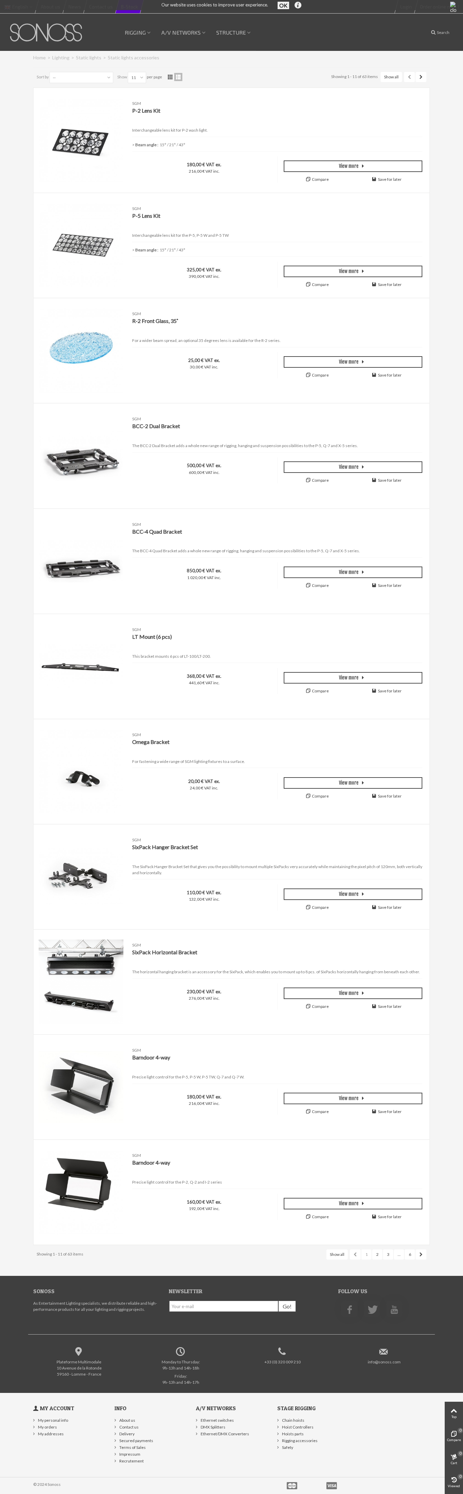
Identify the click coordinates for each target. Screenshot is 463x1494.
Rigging (135, 32)
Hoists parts (292, 1433)
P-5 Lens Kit (146, 215)
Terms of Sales (132, 1447)
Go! (287, 1306)
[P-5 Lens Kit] (81, 245)
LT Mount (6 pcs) (152, 636)
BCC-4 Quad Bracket (157, 531)
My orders (47, 1427)
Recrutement (131, 1460)
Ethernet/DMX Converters (224, 1433)
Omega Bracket (150, 742)
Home (39, 57)
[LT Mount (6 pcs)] (81, 666)
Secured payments (136, 1440)
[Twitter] (371, 1308)
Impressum (129, 1454)
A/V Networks (181, 32)
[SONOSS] (47, 31)
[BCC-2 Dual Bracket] (81, 455)
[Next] (421, 77)
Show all (391, 76)
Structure (231, 32)
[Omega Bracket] (81, 771)
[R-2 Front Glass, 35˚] (81, 350)
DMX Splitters (212, 1427)
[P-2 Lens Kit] (81, 140)
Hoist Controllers (297, 1427)
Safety (287, 1447)
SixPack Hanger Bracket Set (165, 847)
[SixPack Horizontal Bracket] (81, 982)
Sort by (43, 76)
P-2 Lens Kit (146, 110)
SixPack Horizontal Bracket (164, 952)
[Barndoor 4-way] (81, 1087)
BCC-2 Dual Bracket (156, 426)
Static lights (88, 57)
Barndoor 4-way (151, 1057)
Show (122, 76)
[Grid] (170, 77)
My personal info (52, 1420)
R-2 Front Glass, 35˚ (155, 321)
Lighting (60, 57)
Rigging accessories (299, 1440)
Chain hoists (292, 1420)
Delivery (127, 1433)
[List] (178, 77)
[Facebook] (349, 1308)
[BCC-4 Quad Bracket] (81, 561)
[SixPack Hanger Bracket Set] (81, 876)
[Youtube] (394, 1308)
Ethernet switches (217, 1420)
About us (127, 1420)
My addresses (50, 1433)
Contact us (129, 1427)
